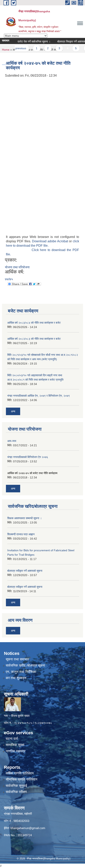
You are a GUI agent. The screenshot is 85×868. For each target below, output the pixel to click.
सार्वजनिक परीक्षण (16, 792)
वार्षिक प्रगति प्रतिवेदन (20, 773)
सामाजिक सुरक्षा (15, 745)
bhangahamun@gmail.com (27, 828)
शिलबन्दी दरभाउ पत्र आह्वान (21, 534)
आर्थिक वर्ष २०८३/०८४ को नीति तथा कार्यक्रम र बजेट (34, 322)
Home (5, 49)
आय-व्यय (11, 441)
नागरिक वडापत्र (15, 751)
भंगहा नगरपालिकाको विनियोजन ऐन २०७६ (27, 457)
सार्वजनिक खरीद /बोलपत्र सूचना (25, 665)
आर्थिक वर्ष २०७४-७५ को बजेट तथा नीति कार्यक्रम (32, 473)
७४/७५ (9, 279)
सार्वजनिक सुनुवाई (16, 786)
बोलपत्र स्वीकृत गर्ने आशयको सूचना (24, 570)
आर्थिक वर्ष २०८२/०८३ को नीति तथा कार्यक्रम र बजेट (34, 338)
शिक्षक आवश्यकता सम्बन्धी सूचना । (24, 518)
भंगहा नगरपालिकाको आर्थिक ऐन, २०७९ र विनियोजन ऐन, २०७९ (38, 395)
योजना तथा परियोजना (17, 267)
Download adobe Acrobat (50, 241)
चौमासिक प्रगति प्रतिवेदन (21, 779)
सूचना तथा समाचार (17, 659)
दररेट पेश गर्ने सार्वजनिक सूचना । (28, 41)
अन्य (13, 411)
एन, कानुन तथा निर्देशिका (21, 672)
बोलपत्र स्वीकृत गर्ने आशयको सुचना (24, 586)
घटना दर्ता (12, 739)
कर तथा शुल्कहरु (16, 678)
